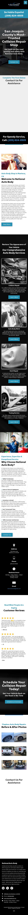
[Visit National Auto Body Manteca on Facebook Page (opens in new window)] (11, 888)
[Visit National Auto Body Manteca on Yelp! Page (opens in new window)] (7, 888)
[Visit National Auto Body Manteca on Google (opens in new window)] (3, 888)
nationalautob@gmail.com (14, 588)
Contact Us (14, 62)
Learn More (14, 297)
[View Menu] (25, 2)
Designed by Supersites (16, 908)
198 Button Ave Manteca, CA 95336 (12, 894)
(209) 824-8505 (10, 896)
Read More (6, 224)
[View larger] (14, 737)
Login (14, 910)
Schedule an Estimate (14, 702)
